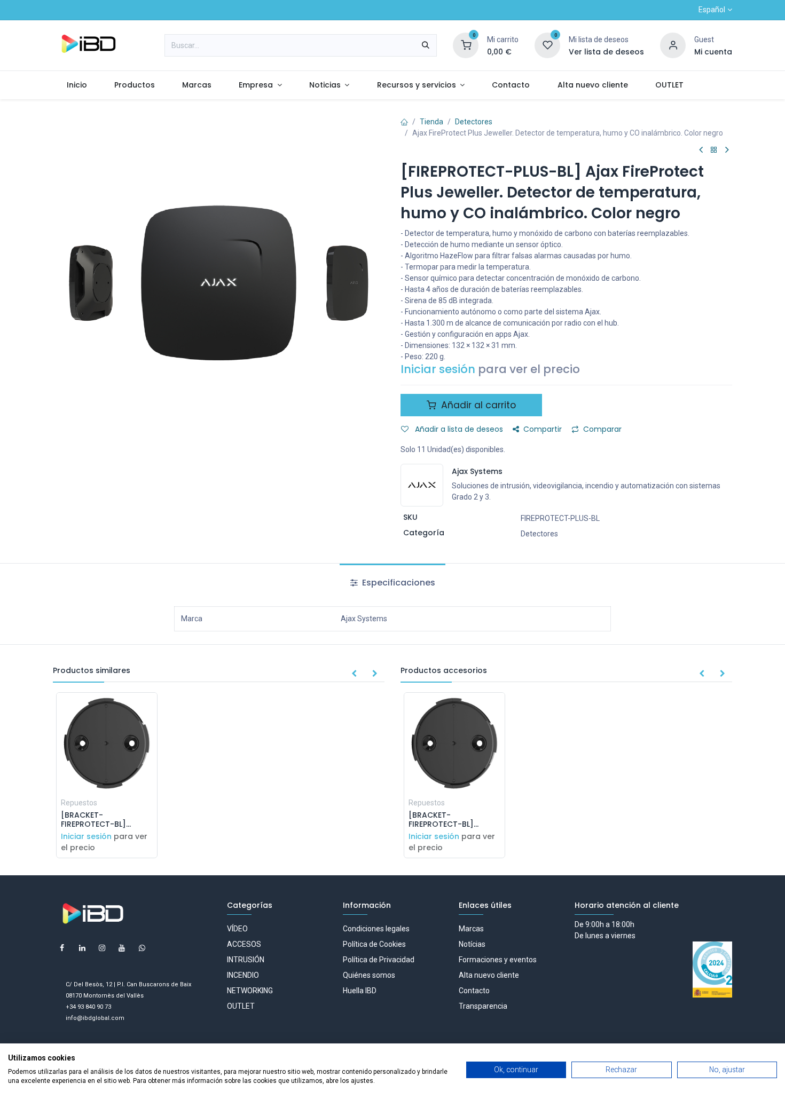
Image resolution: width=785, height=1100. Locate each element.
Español (711, 9)
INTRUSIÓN (245, 959)
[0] (465, 45)
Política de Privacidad (378, 959)
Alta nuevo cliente (489, 975)
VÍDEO (237, 928)
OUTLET (241, 1006)
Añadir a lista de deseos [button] (458, 429)
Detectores (473, 121)
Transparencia (483, 1006)
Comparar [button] (602, 429)
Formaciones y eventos (498, 959)
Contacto (474, 990)
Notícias (472, 944)
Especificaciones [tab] (397, 582)
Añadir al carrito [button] (477, 405)
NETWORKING (250, 990)
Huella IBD (359, 990)
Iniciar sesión (438, 369)
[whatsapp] (142, 947)
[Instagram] (102, 947)
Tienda (431, 121)
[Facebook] (61, 947)
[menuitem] (76, 85)
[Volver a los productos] (714, 150)
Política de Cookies (374, 944)
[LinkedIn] (82, 947)
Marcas (471, 928)
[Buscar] (425, 45)
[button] (354, 674)
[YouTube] (121, 947)
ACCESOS (244, 944)
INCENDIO (243, 975)
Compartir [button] (542, 429)
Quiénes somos (369, 975)
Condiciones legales (376, 928)
